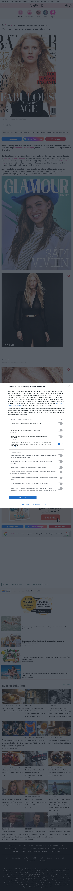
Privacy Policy (47, 504)
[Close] (69, 387)
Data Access (36, 504)
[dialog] (36, 445)
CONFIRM (22, 497)
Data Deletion (26, 504)
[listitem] (36, 419)
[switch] (60, 423)
